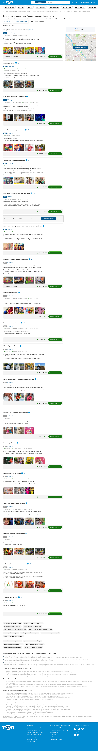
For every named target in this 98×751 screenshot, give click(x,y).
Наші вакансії (53, 734)
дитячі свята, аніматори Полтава (12, 647)
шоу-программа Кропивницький (32, 626)
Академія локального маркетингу (59, 730)
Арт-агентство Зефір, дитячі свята (14, 503)
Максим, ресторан (9, 63)
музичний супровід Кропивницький (13, 636)
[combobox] (20, 21)
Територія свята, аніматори (11, 323)
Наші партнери (54, 737)
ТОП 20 (5, 11)
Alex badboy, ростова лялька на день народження (18, 379)
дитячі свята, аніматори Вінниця (12, 641)
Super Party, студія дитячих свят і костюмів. (16, 193)
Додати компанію (48, 218)
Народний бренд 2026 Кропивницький (60, 725)
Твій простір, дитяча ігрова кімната (14, 160)
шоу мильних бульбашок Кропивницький (15, 629)
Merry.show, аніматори (10, 292)
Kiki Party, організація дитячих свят (14, 533)
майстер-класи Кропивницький (30, 633)
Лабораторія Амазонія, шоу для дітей (15, 564)
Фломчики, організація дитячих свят (14, 96)
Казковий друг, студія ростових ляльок (15, 412)
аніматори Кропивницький (11, 633)
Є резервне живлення (38, 21)
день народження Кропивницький (33, 623)
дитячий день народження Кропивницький (40, 629)
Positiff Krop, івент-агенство (12, 473)
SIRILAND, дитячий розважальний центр (15, 259)
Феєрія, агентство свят (10, 597)
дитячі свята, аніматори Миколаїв (34, 644)
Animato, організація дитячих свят (13, 130)
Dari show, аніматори (9, 443)
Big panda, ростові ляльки (11, 346)
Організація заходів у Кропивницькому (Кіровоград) (44, 11)
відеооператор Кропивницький (12, 626)
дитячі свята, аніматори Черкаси (33, 647)
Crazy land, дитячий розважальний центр (16, 30)
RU (76, 2)
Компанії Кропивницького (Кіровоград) (19, 11)
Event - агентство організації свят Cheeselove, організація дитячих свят (25, 226)
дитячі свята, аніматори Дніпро (32, 641)
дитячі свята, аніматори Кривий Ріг (13, 644)
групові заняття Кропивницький (12, 623)
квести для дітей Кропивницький (50, 633)
